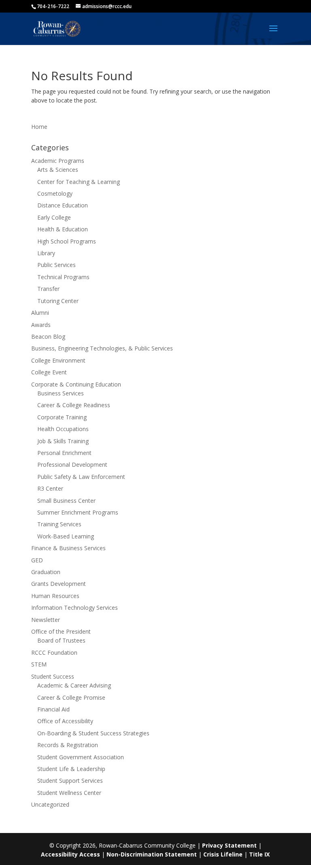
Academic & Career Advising (74, 685)
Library (46, 253)
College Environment (58, 360)
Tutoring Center (58, 301)
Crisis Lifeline (223, 854)
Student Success (52, 676)
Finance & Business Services (68, 548)
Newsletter (45, 620)
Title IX (259, 854)
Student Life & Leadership (71, 769)
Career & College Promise (71, 697)
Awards (41, 325)
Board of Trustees (61, 640)
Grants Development (58, 583)
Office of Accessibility (65, 721)
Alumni (40, 312)
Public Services (56, 265)
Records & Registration (67, 745)
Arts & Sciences (57, 169)
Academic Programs (57, 160)
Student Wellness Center (69, 793)
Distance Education (62, 205)
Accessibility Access (70, 854)
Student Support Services (70, 780)
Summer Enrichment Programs (77, 512)
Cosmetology (54, 193)
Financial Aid (53, 709)
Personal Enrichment (64, 453)
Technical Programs (63, 277)
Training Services (59, 524)
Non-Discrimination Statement (152, 854)
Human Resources (55, 596)
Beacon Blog (48, 336)
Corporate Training (62, 417)
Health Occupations (63, 429)
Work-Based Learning (65, 536)
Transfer (48, 289)
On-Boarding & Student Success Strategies (93, 733)
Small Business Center (66, 500)
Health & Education (62, 229)
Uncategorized (50, 804)
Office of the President (61, 631)
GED (37, 560)
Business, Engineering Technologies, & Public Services (102, 348)
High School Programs (66, 241)
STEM (39, 664)
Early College (54, 217)
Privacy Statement (229, 845)
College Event (49, 372)
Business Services (60, 393)
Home (39, 126)
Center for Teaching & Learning (78, 182)
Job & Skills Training (63, 441)
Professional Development (72, 464)
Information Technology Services (74, 607)
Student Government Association (80, 757)
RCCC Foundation (54, 652)
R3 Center (50, 488)
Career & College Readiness (73, 405)
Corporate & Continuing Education (76, 384)
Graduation (45, 572)
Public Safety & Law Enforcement (81, 477)
